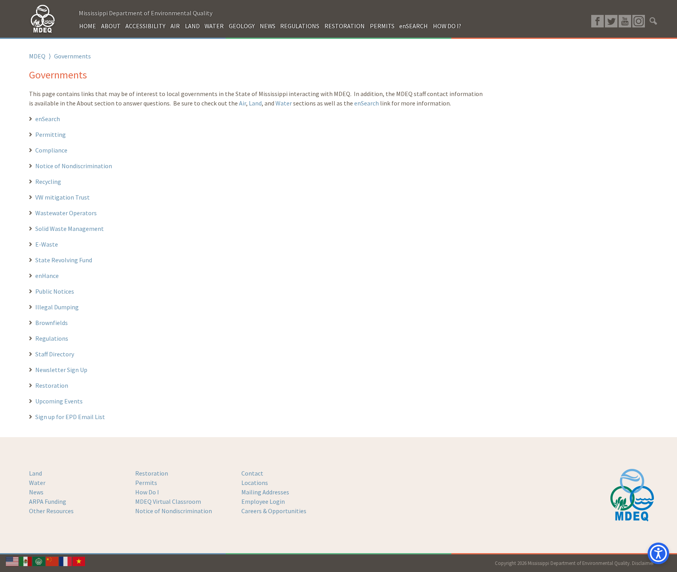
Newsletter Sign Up (61, 370)
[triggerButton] (658, 553)
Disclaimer (643, 563)
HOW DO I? (447, 26)
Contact (252, 473)
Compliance (51, 150)
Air (242, 103)
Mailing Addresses (265, 492)
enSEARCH (413, 26)
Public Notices (54, 291)
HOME (87, 26)
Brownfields (51, 323)
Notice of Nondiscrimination (73, 166)
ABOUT (111, 26)
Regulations (51, 338)
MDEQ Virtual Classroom (168, 501)
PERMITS (382, 26)
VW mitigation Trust (62, 197)
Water (283, 103)
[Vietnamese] (79, 561)
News (36, 492)
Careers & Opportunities (273, 511)
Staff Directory (54, 354)
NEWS (267, 26)
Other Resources (51, 511)
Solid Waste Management (69, 228)
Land (255, 103)
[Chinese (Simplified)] (52, 561)
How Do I (147, 492)
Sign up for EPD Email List (70, 417)
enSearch (366, 103)
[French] (65, 561)
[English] (12, 561)
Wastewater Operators (66, 213)
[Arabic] (39, 561)
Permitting (50, 134)
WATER (214, 26)
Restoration (51, 385)
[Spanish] (26, 561)
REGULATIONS (299, 26)
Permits (146, 483)
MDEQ (37, 56)
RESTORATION (344, 26)
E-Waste (46, 244)
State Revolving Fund (63, 260)
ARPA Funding (47, 501)
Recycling (48, 181)
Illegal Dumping (57, 307)
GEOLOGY (242, 26)
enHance (47, 276)
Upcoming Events (59, 401)
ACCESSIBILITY (145, 26)
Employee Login (263, 501)
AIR (175, 26)
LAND (192, 26)
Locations (254, 483)
